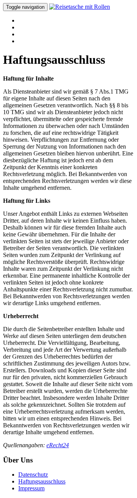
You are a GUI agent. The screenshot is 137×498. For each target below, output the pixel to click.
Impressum (31, 488)
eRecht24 (57, 445)
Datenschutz (33, 474)
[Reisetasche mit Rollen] (79, 6)
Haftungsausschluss (41, 481)
